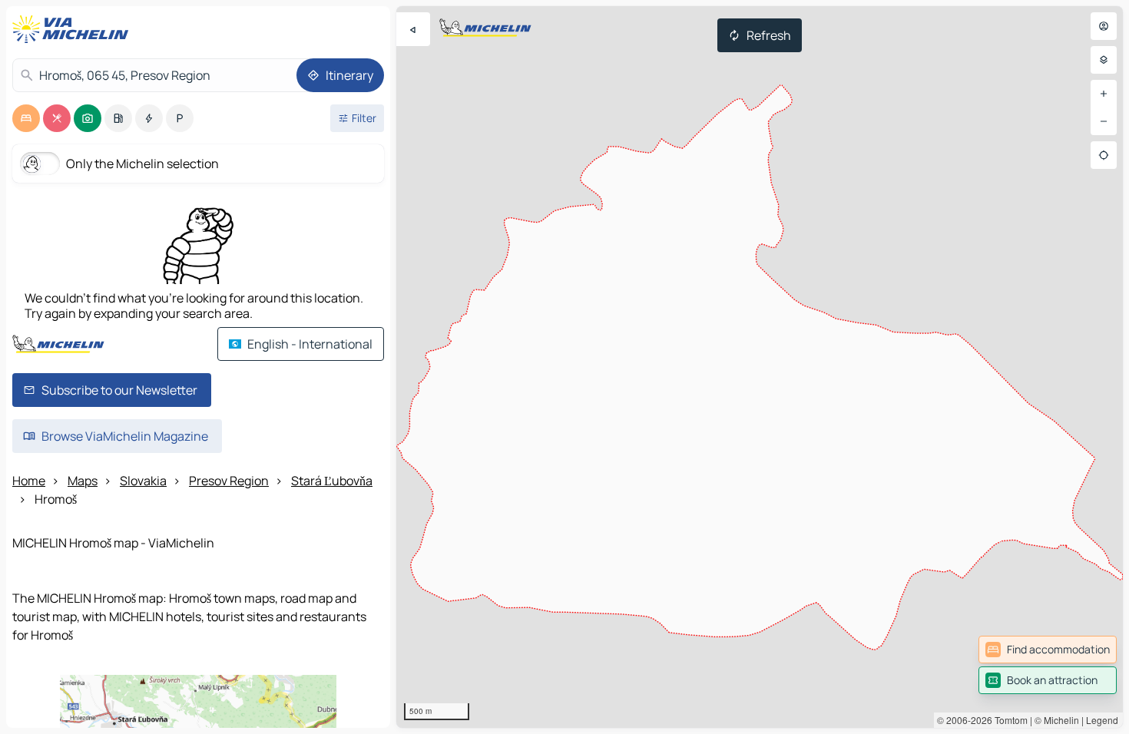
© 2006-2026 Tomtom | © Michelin (1008, 719)
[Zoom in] (1104, 93)
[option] (26, 118)
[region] (759, 367)
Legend (1102, 719)
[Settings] (1104, 60)
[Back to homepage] (73, 29)
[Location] (1104, 155)
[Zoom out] (1104, 121)
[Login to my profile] (1104, 26)
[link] (1047, 649)
